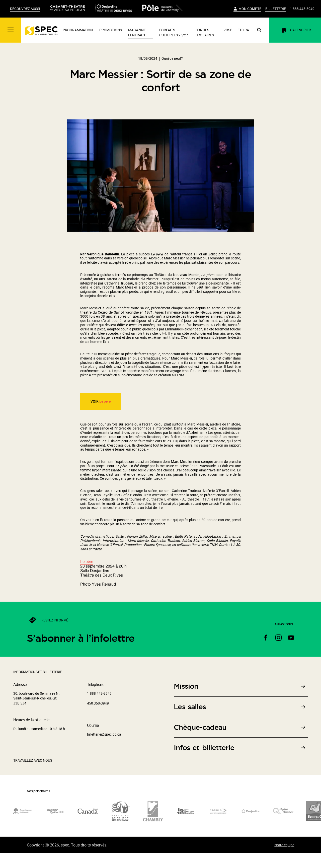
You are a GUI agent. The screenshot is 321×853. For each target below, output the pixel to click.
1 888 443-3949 (302, 8)
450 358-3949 (98, 703)
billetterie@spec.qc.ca (104, 734)
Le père (105, 401)
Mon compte (249, 8)
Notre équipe (284, 844)
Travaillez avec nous (32, 760)
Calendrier (300, 30)
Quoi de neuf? (172, 58)
